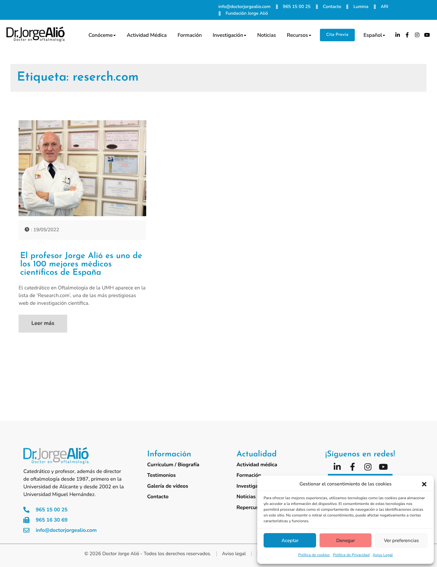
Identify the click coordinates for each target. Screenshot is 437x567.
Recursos (297, 35)
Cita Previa (337, 34)
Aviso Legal (383, 555)
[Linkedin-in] (397, 35)
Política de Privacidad (351, 555)
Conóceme (100, 35)
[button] (424, 484)
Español (372, 35)
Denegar (345, 540)
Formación (190, 35)
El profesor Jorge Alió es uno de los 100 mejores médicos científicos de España (81, 264)
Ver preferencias (401, 540)
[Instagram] (417, 35)
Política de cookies (314, 555)
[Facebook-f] (407, 35)
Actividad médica (147, 35)
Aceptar (290, 540)
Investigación (228, 35)
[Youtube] (427, 35)
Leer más (42, 323)
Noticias (266, 35)
